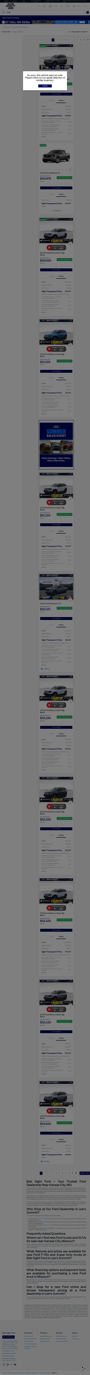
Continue (45, 86)
